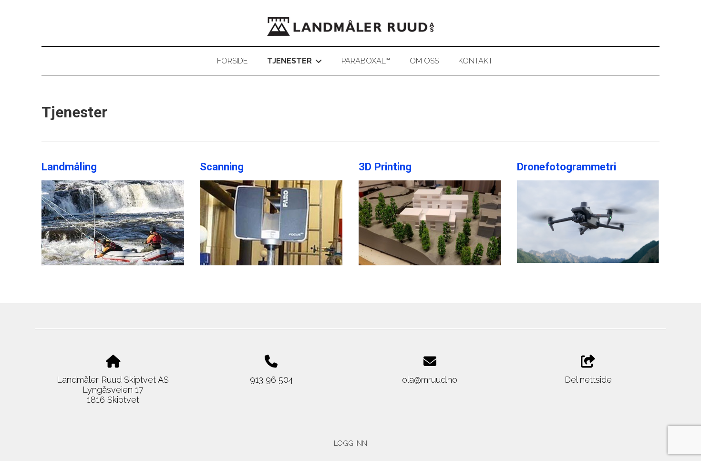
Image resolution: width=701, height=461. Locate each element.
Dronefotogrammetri (566, 166)
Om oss (424, 60)
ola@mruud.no (429, 380)
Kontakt (475, 60)
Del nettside (588, 380)
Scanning (222, 166)
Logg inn (350, 443)
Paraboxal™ (365, 60)
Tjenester (294, 62)
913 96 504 (271, 380)
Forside (232, 60)
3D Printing (385, 166)
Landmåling (69, 166)
